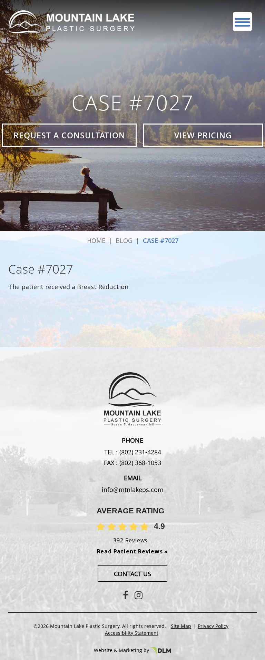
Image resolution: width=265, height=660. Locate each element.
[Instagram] (139, 595)
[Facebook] (125, 595)
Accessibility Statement (131, 633)
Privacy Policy (213, 626)
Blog (124, 240)
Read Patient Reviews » (132, 551)
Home (96, 240)
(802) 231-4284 (139, 452)
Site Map (181, 626)
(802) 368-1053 (139, 463)
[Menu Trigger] (242, 21)
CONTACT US (132, 574)
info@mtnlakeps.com (133, 489)
